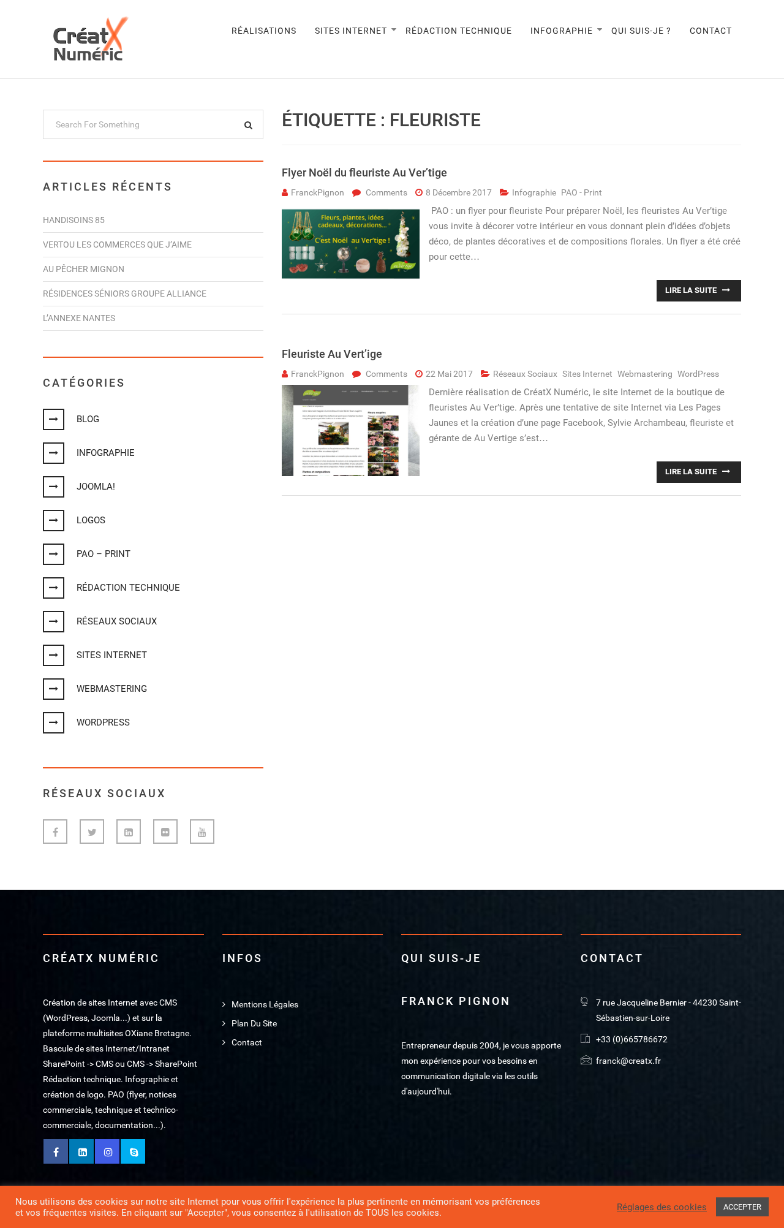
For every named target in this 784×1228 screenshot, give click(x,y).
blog (88, 419)
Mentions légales (265, 1004)
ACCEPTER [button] (742, 1206)
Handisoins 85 (74, 220)
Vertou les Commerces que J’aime (117, 244)
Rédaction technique (458, 31)
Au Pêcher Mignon (83, 269)
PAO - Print (581, 192)
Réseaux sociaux (117, 621)
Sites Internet (351, 31)
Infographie (561, 31)
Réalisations (264, 31)
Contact (711, 31)
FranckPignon (317, 192)
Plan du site (254, 1023)
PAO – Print (103, 553)
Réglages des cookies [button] (662, 1207)
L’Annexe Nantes (79, 318)
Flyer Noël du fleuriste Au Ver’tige (364, 172)
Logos (91, 520)
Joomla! (96, 486)
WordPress (103, 722)
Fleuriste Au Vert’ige (332, 353)
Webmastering (112, 688)
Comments (386, 192)
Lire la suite (691, 290)
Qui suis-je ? (641, 31)
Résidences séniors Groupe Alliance (124, 293)
